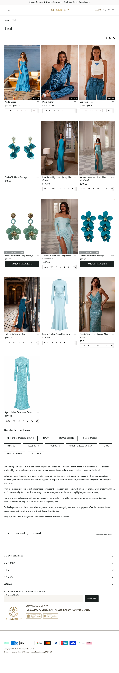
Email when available (22, 264)
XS (16, 111)
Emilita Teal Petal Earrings (16, 178)
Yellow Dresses (14, 454)
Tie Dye (105, 446)
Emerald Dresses (66, 438)
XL (34, 111)
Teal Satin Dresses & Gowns (20, 438)
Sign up (91, 599)
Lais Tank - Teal (86, 102)
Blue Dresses (54, 446)
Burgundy (36, 454)
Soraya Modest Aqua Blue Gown (56, 334)
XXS (85, 111)
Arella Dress (10, 102)
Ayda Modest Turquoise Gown (18, 413)
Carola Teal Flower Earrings (92, 256)
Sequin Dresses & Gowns (82, 446)
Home (6, 20)
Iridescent (12, 446)
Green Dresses (90, 438)
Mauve (46, 438)
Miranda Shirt (48, 102)
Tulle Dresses (32, 446)
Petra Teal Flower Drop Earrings (19, 256)
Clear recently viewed (103, 535)
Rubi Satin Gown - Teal (15, 334)
